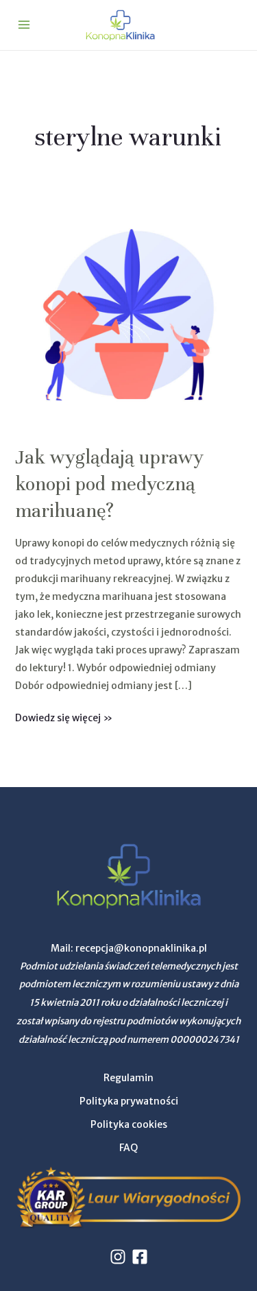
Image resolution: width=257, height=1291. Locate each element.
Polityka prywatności (128, 1101)
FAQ (128, 1148)
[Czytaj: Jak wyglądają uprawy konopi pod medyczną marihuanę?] (129, 315)
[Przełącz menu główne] (24, 25)
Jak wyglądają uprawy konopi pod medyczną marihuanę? (109, 484)
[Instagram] (118, 1257)
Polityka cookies (128, 1124)
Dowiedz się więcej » (63, 716)
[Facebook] (140, 1257)
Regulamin (128, 1078)
